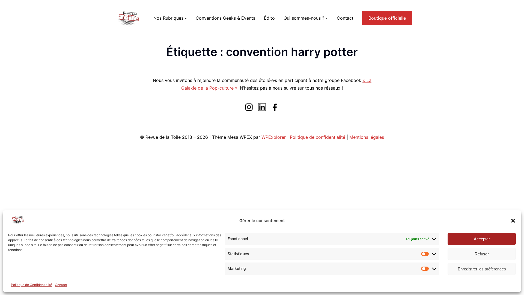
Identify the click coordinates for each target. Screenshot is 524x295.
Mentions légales (366, 137)
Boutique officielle (387, 18)
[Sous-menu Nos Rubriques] (185, 18)
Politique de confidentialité (317, 137)
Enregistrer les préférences (482, 269)
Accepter (482, 239)
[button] (513, 220)
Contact (61, 285)
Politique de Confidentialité (31, 285)
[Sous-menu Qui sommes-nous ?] (326, 18)
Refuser (482, 254)
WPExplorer (273, 137)
